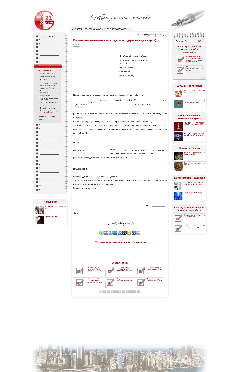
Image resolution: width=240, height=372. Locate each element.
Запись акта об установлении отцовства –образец (124, 268)
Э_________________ (47, 182)
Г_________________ (47, 51)
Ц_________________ (47, 171)
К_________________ (47, 128)
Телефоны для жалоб (47, 76)
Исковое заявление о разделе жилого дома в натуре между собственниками (194, 59)
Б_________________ (47, 43)
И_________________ (47, 124)
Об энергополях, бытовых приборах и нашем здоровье (194, 183)
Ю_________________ (48, 186)
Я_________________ (47, 189)
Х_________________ (47, 168)
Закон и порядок (44, 70)
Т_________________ (47, 157)
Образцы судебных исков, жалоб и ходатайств (49, 111)
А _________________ (47, 40)
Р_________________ (47, 150)
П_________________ (47, 146)
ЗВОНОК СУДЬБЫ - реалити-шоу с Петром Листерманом (194, 134)
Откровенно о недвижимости (49, 80)
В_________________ (47, 47)
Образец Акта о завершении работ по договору (194, 68)
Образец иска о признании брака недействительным (94, 268)
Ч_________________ (47, 175)
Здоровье (41, 120)
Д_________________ (47, 54)
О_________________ (47, 142)
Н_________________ (47, 139)
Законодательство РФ (47, 73)
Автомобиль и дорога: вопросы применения (49, 84)
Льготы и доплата (46, 95)
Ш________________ (47, 179)
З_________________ (47, 66)
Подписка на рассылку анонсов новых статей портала (121, 242)
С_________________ (47, 153)
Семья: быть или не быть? (49, 102)
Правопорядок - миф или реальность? (49, 91)
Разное (42, 105)
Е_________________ (47, 58)
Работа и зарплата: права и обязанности (49, 99)
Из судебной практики (47, 108)
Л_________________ (47, 132)
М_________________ (47, 135)
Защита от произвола (46, 117)
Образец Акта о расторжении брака (155, 268)
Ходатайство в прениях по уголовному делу (155, 279)
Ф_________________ (47, 164)
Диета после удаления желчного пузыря (194, 91)
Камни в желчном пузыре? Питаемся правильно (194, 101)
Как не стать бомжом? (47, 88)
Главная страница (45, 36)
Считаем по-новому (52, 217)
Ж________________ (47, 62)
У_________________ (47, 161)
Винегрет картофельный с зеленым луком (194, 153)
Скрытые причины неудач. (193, 193)
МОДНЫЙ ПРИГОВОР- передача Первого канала (194, 124)
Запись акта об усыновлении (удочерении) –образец (94, 280)
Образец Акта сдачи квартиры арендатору (124, 279)
